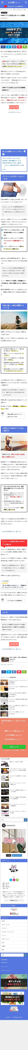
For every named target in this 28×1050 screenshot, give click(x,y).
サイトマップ (4, 966)
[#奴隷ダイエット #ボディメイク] (14, 841)
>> (8, 112)
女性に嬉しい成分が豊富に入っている (11, 160)
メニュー (4, 935)
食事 (3, 949)
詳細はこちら (13, 746)
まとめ (4, 169)
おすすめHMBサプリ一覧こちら (15, 112)
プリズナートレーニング (8, 931)
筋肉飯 (3, 946)
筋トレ (3, 942)
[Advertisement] (14, 132)
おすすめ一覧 (14, 107)
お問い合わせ (4, 962)
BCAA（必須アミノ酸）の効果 (6, 664)
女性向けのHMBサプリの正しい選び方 (11, 162)
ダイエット (4, 928)
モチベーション (5, 938)
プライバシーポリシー (6, 970)
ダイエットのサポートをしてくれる (11, 158)
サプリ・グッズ (4, 12)
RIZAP (3, 921)
